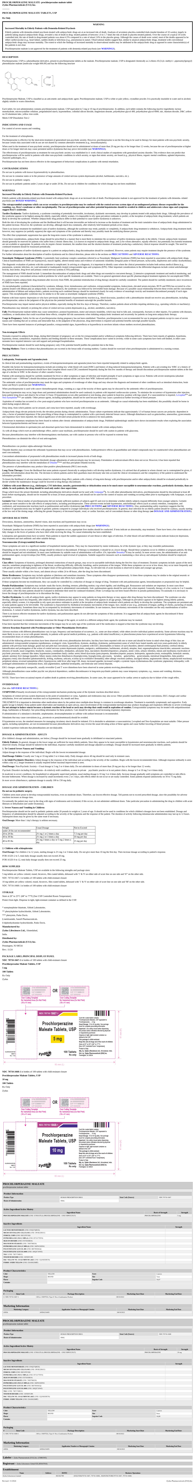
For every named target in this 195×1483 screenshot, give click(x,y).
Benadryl (120, 552)
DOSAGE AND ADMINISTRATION (172, 511)
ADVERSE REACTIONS (146, 254)
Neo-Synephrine (9, 397)
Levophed (180, 395)
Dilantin (53, 462)
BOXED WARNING (26, 200)
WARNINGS (107, 48)
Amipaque (98, 492)
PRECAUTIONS (120, 254)
